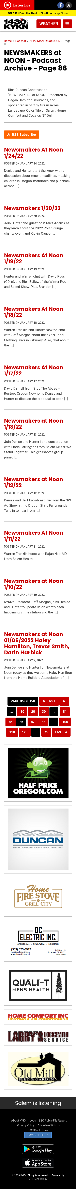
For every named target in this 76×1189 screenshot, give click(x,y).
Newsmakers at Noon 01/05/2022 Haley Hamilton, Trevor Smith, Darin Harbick (36, 643)
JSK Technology (38, 1179)
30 (44, 712)
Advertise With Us (48, 1125)
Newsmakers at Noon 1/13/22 (33, 424)
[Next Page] (46, 732)
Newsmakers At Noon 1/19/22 (33, 258)
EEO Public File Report (53, 1120)
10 (22, 712)
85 (10, 722)
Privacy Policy (25, 1125)
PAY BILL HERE (38, 1135)
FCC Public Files (38, 1130)
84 (64, 712)
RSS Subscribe (24, 134)
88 (43, 722)
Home (8, 41)
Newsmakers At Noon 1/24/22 (33, 152)
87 (32, 722)
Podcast (20, 41)
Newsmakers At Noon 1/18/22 (33, 312)
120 (24, 732)
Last (59, 732)
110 (12, 732)
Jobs (33, 1120)
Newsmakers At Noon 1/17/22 (33, 370)
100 (65, 722)
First (51, 701)
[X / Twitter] (68, 5)
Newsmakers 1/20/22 (32, 208)
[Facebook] (60, 5)
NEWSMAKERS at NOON (45, 41)
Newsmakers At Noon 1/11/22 (33, 536)
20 (33, 712)
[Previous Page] (64, 701)
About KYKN (19, 1120)
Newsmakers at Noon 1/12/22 (33, 482)
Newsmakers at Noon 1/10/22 (33, 584)
